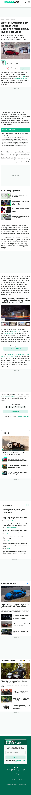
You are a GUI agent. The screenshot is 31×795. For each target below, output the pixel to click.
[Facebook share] (6, 407)
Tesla (23, 76)
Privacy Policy (18, 760)
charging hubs (9, 333)
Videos (21, 6)
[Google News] (14, 770)
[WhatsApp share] (21, 407)
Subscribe (15, 757)
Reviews (7, 6)
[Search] (26, 2)
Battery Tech (10, 520)
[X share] (9, 407)
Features (13, 6)
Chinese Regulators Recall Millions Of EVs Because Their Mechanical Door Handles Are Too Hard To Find (15, 511)
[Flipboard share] (15, 407)
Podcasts (26, 6)
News (2, 6)
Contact (22, 774)
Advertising (16, 774)
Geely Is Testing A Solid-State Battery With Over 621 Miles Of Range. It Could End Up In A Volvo (15, 545)
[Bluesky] (21, 770)
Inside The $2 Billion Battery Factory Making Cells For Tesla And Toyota (15, 518)
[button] (3, 324)
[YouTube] (16, 770)
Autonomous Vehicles (12, 527)
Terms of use (15, 781)
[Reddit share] (18, 407)
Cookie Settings (22, 779)
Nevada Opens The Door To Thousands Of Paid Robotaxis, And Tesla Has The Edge (14, 524)
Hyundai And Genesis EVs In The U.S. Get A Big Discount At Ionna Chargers (14, 531)
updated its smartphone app (9, 397)
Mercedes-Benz (16, 331)
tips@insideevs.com (22, 416)
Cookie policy (15, 779)
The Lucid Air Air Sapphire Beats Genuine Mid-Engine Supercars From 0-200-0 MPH (14, 552)
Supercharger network (21, 78)
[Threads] (24, 770)
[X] (9, 770)
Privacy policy (8, 779)
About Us (9, 774)
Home (2, 19)
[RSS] (19, 770)
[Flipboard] (12, 770)
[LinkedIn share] (12, 407)
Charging (13, 19)
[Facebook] (7, 770)
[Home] (12, 2)
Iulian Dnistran (13, 62)
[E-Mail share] (24, 407)
